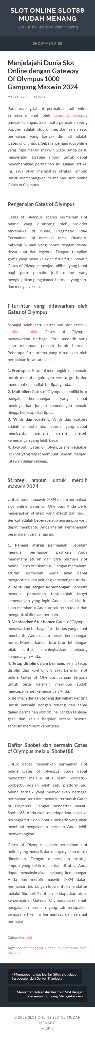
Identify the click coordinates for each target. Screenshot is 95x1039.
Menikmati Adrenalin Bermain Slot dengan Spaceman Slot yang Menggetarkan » (50, 994)
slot (29, 937)
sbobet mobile (23, 331)
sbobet (21, 948)
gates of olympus (70, 115)
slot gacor (35, 948)
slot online (53, 948)
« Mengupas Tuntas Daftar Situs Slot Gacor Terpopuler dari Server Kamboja (45, 976)
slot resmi (70, 948)
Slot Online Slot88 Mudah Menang (47, 14)
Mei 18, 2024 (18, 96)
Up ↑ (49, 1028)
